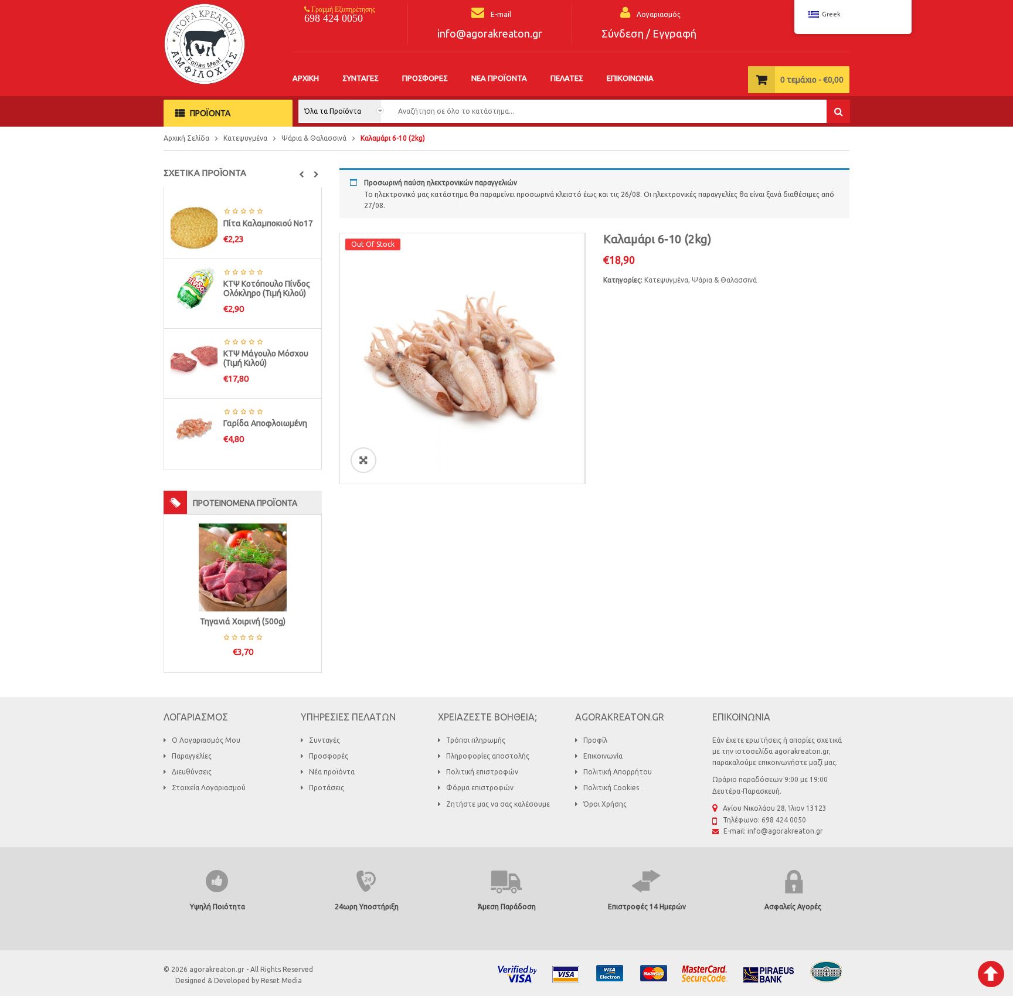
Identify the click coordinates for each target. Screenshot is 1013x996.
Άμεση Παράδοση (507, 906)
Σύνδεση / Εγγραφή (648, 33)
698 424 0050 (333, 18)
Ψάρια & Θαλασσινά (313, 138)
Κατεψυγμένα (245, 138)
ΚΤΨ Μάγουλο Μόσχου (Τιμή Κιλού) (265, 358)
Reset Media (281, 980)
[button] (301, 174)
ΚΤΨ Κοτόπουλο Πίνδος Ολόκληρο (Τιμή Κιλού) (266, 288)
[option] (462, 358)
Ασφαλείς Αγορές (792, 906)
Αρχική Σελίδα (186, 138)
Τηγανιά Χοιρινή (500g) (242, 621)
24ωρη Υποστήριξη (367, 906)
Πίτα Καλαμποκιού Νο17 (268, 223)
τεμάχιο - (812, 79)
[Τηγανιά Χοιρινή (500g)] (243, 567)
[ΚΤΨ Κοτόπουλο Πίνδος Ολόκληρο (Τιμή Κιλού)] (194, 288)
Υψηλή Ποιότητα (217, 906)
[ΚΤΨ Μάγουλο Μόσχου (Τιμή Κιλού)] (194, 358)
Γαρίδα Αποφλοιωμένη (265, 423)
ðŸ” (363, 460)
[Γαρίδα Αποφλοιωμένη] (194, 427)
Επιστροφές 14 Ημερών (647, 906)
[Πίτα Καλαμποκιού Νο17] (194, 228)
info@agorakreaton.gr (489, 33)
